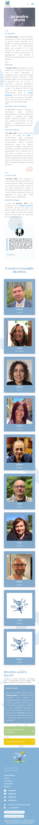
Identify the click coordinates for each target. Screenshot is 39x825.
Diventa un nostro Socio (14, 812)
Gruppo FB (12, 797)
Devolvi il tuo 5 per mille (14, 816)
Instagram (12, 791)
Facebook (12, 794)
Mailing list (12, 800)
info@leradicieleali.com (13, 700)
